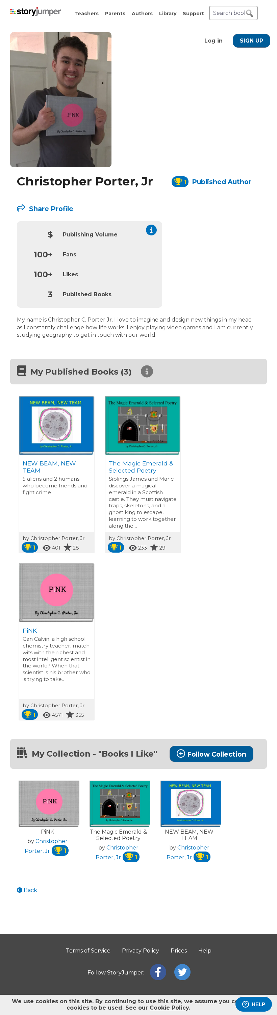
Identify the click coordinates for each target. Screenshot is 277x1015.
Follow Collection (216, 754)
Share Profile (50, 209)
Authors (142, 13)
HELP (258, 1004)
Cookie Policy (169, 1008)
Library (167, 13)
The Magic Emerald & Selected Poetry (141, 467)
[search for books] (250, 13)
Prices (179, 950)
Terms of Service (88, 950)
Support (193, 13)
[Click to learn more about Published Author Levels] (151, 230)
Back (29, 890)
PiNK (30, 630)
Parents (115, 13)
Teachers (86, 13)
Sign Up (251, 40)
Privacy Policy (140, 950)
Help (204, 950)
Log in (213, 40)
